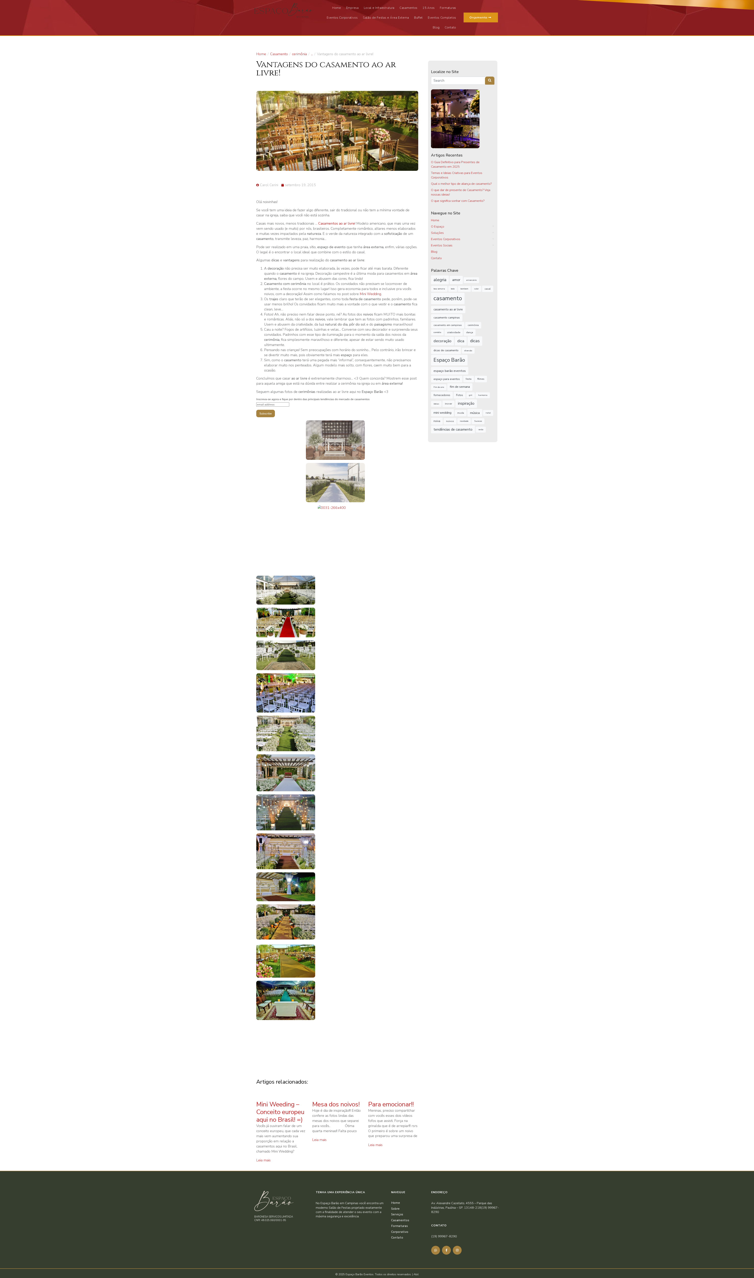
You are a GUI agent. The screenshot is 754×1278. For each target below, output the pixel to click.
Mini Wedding (370, 294)
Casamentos (408, 8)
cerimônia (473, 325)
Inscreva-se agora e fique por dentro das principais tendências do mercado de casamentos (313, 399)
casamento (448, 298)
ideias (436, 403)
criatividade (453, 332)
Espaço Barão (449, 359)
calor (476, 288)
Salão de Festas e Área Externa (386, 18)
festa (468, 379)
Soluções (437, 233)
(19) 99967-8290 (444, 1236)
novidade (464, 421)
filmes (480, 379)
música (475, 413)
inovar (448, 403)
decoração (442, 341)
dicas (475, 341)
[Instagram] (457, 1250)
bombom (464, 288)
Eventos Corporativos (342, 18)
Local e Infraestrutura (379, 8)
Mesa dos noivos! (336, 1104)
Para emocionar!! (391, 1104)
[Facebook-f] (446, 1250)
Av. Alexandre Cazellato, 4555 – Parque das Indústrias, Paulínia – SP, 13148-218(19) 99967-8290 (465, 1207)
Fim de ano (439, 387)
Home (336, 8)
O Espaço (437, 226)
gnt (470, 395)
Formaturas (448, 8)
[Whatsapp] (435, 1250)
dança (469, 332)
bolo (453, 288)
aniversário (471, 280)
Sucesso (478, 421)
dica (460, 341)
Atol (416, 1274)
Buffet (418, 18)
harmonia (482, 395)
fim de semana (460, 387)
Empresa (352, 8)
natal (488, 412)
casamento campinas (447, 317)
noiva (437, 421)
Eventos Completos (442, 18)
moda (460, 412)
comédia (437, 332)
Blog (436, 27)
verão (480, 429)
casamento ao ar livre (448, 309)
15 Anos (429, 8)
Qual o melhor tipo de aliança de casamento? (461, 184)
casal (488, 288)
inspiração (466, 403)
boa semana (439, 288)
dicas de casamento (446, 350)
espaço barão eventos (450, 371)
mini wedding (442, 413)
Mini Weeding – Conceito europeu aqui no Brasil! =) (280, 1112)
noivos (450, 421)
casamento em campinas (448, 325)
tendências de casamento (453, 429)
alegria (440, 280)
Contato (450, 27)
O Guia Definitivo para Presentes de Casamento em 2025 (455, 164)
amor (456, 279)
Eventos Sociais (441, 245)
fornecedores (442, 395)
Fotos (459, 395)
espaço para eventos (447, 379)
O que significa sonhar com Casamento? (457, 201)
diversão (468, 350)
